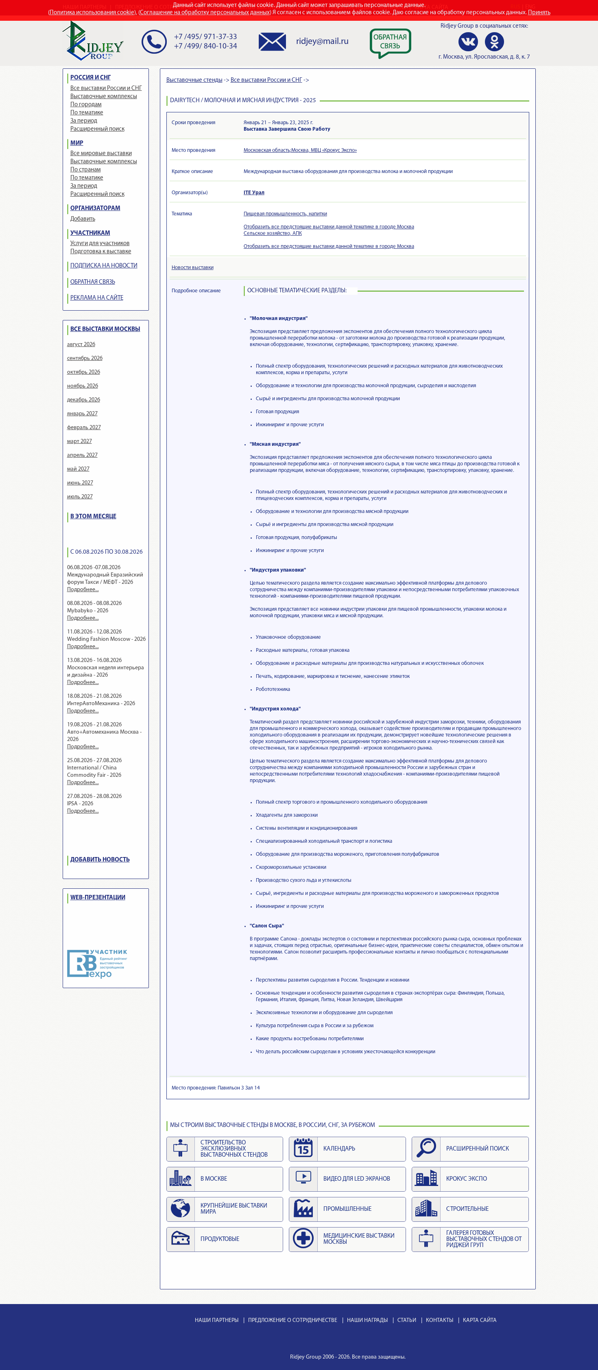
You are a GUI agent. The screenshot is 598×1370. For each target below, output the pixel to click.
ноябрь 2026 (82, 386)
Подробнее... (83, 590)
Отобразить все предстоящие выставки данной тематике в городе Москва (329, 227)
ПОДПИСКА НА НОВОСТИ (103, 266)
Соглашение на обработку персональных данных (205, 13)
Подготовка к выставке (100, 252)
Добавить (82, 219)
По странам (85, 170)
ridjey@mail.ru (322, 41)
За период (83, 121)
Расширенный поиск (97, 129)
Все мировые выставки (101, 154)
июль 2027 (80, 497)
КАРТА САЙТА (480, 1320)
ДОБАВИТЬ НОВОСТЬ (100, 860)
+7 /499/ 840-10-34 (205, 46)
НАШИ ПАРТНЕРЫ (216, 1320)
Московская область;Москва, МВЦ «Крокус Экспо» (300, 150)
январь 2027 (82, 414)
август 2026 (81, 345)
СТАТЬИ (406, 1320)
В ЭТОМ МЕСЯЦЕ (93, 517)
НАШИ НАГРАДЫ (367, 1320)
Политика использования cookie (92, 13)
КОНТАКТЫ (439, 1320)
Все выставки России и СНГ (106, 88)
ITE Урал (254, 192)
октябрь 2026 (83, 372)
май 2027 (78, 469)
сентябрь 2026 (85, 358)
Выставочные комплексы (103, 97)
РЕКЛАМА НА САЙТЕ (96, 298)
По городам (86, 105)
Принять (539, 13)
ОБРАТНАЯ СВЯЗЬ (92, 282)
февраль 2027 (84, 428)
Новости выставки (193, 267)
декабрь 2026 (83, 400)
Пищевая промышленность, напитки (285, 214)
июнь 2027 (80, 483)
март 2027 (79, 441)
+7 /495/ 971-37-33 (205, 37)
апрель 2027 (82, 455)
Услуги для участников (100, 244)
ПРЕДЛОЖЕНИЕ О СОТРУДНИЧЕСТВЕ (292, 1320)
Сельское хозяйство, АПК (273, 233)
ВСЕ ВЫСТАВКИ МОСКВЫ (105, 330)
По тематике (86, 113)
